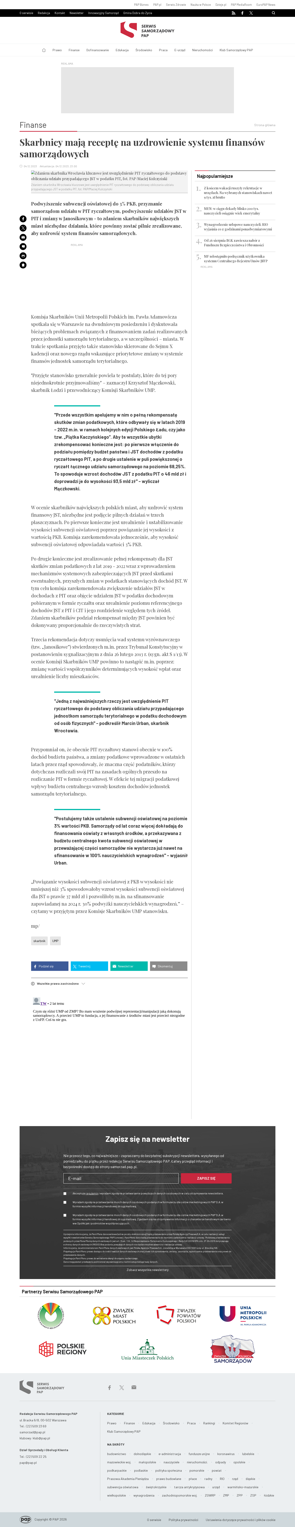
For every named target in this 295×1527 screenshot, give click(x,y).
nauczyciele (171, 1462)
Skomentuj (165, 966)
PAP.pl (157, 4)
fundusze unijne (199, 1454)
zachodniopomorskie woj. (179, 1495)
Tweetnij (84, 966)
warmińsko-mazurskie (242, 1487)
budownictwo (116, 1454)
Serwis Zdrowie (176, 4)
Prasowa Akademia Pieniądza (128, 1479)
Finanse (74, 50)
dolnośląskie (142, 1454)
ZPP (240, 1495)
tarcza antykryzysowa (189, 1487)
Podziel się (45, 966)
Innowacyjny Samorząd (103, 13)
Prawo (57, 50)
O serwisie (26, 13)
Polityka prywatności (183, 1520)
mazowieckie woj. (119, 1462)
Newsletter (77, 13)
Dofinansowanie (97, 50)
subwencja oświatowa (122, 1487)
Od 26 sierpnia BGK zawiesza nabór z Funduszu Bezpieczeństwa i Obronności (234, 242)
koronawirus (226, 1454)
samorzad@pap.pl (32, 1432)
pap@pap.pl (28, 1462)
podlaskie (141, 1470)
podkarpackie (117, 1470)
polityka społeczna (168, 1470)
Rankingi (209, 1423)
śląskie (250, 1479)
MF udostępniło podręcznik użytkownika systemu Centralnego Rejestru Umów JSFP (236, 258)
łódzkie (269, 1495)
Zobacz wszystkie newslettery (147, 1270)
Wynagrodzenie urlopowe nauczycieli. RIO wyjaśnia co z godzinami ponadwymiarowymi (238, 226)
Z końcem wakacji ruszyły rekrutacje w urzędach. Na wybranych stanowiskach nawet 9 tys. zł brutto (238, 193)
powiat (217, 1470)
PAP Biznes (141, 4)
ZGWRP (210, 1495)
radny (208, 1479)
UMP (55, 941)
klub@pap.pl (41, 1438)
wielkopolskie (116, 1495)
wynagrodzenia (143, 1495)
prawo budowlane (168, 1479)
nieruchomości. (197, 1462)
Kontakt (60, 13)
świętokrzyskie (156, 1487)
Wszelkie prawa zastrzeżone (59, 983)
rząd (235, 1479)
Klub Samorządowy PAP (236, 50)
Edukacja (122, 50)
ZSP (253, 1495)
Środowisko (144, 50)
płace (193, 1479)
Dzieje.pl (220, 4)
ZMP (226, 1495)
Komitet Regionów (235, 1423)
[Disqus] (109, 1053)
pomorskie (196, 1470)
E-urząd (179, 50)
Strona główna (264, 125)
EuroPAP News (266, 4)
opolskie (239, 1462)
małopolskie (147, 1462)
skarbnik (39, 941)
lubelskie (248, 1454)
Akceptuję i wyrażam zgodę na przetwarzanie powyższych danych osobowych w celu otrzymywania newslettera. (148, 1193)
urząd (216, 1487)
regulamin (92, 1193)
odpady (220, 1462)
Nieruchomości (202, 50)
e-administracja (170, 1454)
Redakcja (44, 13)
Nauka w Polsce (201, 4)
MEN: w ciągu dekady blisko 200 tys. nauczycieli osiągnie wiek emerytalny (232, 210)
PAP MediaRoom (241, 4)
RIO (222, 1479)
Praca (163, 50)
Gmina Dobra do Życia (137, 13)
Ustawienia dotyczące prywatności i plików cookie (240, 1520)
